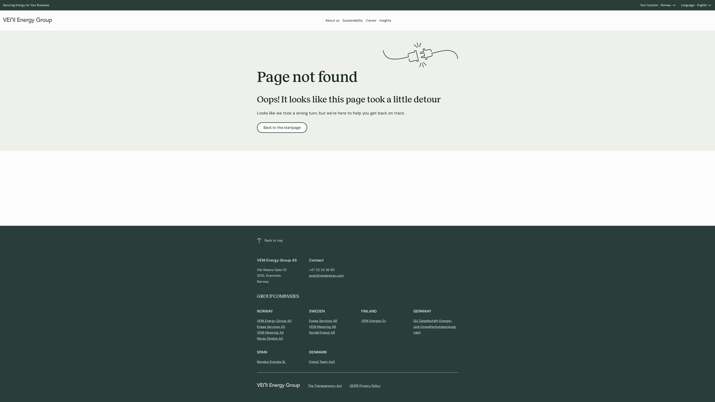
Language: (688, 5)
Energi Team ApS (322, 362)
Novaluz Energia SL (271, 362)
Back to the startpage (282, 127)
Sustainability (352, 20)
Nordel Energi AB (322, 332)
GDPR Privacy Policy (365, 386)
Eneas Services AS (271, 327)
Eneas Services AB (323, 321)
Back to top (274, 240)
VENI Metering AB (322, 327)
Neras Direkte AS (270, 338)
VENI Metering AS (270, 332)
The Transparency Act (325, 386)
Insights (385, 20)
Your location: (649, 5)
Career (371, 20)
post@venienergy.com (326, 275)
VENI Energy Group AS (274, 321)
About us (332, 20)
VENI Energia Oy (373, 321)
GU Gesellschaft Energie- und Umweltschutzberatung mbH (434, 327)
